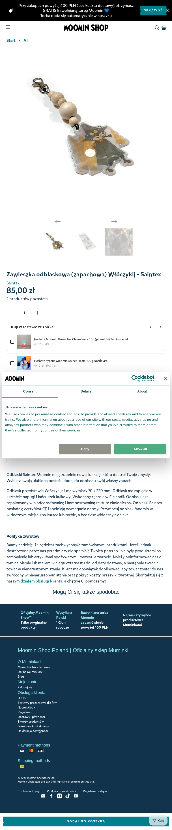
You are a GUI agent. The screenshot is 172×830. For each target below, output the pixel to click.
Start (10, 40)
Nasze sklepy (26, 707)
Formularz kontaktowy (33, 726)
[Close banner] (165, 378)
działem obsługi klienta (41, 581)
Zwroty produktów (31, 721)
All (26, 40)
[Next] (114, 221)
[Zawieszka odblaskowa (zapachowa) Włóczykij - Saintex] (86, 130)
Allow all (140, 449)
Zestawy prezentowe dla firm (37, 703)
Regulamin (25, 712)
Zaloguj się (25, 687)
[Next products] (161, 327)
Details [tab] (86, 391)
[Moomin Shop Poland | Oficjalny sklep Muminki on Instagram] (59, 797)
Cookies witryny (29, 791)
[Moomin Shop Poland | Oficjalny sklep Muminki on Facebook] (51, 797)
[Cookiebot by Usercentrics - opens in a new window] (134, 378)
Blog (21, 676)
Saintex (12, 283)
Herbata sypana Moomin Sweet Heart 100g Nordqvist (71, 361)
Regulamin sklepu (95, 791)
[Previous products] (151, 327)
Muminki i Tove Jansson (34, 667)
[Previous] (57, 221)
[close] (167, 10)
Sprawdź (153, 10)
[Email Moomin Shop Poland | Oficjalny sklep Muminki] (43, 797)
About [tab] (142, 391)
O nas (22, 698)
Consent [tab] (30, 391)
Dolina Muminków (30, 672)
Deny (85, 449)
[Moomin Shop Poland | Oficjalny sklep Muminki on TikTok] (67, 797)
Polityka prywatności (61, 791)
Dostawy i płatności (31, 717)
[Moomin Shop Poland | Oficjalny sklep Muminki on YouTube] (75, 797)
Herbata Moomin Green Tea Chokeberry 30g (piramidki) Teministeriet (81, 339)
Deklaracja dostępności (33, 731)
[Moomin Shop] (86, 27)
